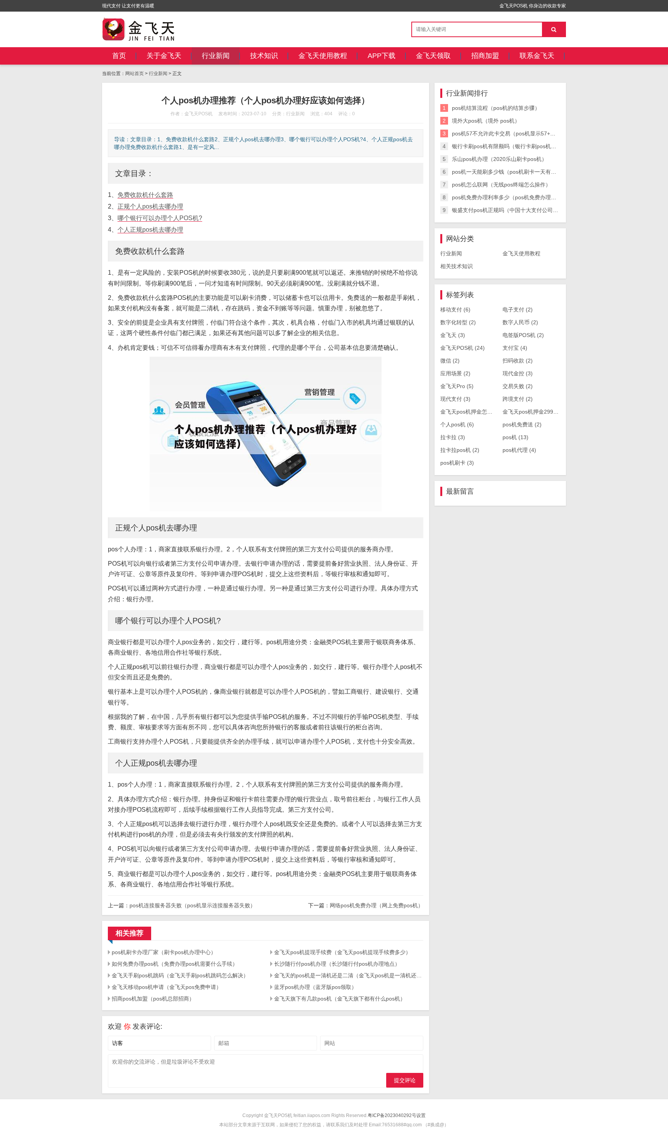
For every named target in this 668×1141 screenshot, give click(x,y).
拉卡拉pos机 (459, 450)
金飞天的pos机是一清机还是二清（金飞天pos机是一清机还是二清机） (348, 975)
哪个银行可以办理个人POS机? (160, 218)
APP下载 (381, 56)
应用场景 (455, 373)
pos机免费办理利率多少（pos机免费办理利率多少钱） (517, 197)
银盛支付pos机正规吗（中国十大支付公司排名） (510, 210)
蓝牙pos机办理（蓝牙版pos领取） (315, 987)
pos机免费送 (522, 424)
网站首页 (134, 73)
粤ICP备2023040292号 (392, 1115)
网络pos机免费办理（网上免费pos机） (376, 905)
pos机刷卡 (457, 463)
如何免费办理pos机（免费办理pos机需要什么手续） (175, 964)
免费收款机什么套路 (145, 195)
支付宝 (515, 348)
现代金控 (518, 373)
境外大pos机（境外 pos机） (486, 121)
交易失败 (518, 386)
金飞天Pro (457, 386)
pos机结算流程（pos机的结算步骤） (496, 108)
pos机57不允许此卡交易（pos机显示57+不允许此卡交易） (522, 133)
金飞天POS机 (462, 348)
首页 (119, 56)
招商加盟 (485, 56)
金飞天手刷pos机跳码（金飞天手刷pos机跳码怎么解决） (180, 975)
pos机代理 (519, 450)
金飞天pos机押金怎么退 (473, 412)
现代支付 (455, 399)
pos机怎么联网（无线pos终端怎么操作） (501, 184)
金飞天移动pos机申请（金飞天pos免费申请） (167, 987)
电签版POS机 (523, 335)
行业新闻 (216, 56)
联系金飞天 (537, 56)
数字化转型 (458, 322)
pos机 (515, 437)
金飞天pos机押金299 (532, 412)
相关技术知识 (456, 266)
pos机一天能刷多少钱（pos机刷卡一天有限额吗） (512, 172)
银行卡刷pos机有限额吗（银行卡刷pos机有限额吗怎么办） (523, 146)
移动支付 (455, 309)
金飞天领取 (433, 56)
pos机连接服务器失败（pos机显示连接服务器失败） (193, 905)
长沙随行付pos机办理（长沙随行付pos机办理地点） (337, 964)
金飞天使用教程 (322, 56)
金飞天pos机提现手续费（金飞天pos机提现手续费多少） (342, 952)
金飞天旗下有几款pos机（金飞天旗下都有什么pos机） (340, 999)
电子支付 (518, 309)
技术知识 (264, 56)
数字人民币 (520, 322)
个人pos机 (457, 424)
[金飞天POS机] (138, 29)
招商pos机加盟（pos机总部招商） (153, 999)
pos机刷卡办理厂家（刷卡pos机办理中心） (164, 952)
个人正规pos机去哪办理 (150, 229)
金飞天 (452, 335)
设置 (421, 1115)
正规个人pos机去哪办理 (150, 206)
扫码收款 (518, 361)
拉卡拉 (452, 437)
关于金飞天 (164, 56)
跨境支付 (518, 399)
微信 (450, 361)
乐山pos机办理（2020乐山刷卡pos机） (499, 159)
